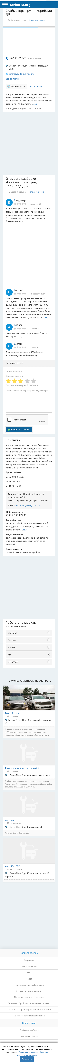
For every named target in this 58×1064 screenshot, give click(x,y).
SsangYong (13, 662)
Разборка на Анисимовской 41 (23, 768)
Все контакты (12, 78)
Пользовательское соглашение (29, 997)
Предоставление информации (29, 984)
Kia (9, 654)
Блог (29, 972)
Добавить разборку (29, 1030)
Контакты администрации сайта (29, 1015)
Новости (29, 978)
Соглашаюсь (27, 1059)
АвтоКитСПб (12, 866)
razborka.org (20, 5)
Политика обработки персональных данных (29, 1003)
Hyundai (11, 647)
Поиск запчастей (29, 966)
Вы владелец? (36, 86)
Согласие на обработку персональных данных (29, 1009)
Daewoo (12, 640)
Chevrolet (12, 632)
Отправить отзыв (20, 429)
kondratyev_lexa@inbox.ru (21, 73)
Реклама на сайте (29, 1036)
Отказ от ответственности (29, 991)
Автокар (10, 820)
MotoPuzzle (12, 713)
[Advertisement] (29, 143)
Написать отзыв (37, 20)
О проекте (29, 960)
